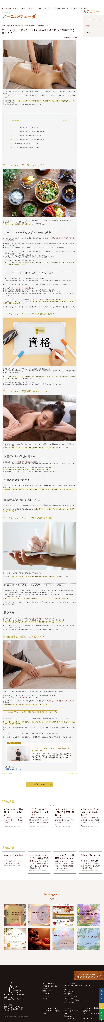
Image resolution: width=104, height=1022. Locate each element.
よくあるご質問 (70, 1018)
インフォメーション (72, 1011)
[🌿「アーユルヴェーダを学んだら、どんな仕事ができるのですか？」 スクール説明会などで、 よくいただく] (15, 915)
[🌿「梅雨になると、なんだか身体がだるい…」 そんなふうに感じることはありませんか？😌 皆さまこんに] (88, 915)
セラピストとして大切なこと (72, 1000)
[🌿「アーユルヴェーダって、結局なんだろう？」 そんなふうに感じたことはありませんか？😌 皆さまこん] (88, 939)
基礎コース (67, 989)
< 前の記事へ (7, 773)
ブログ (67, 1013)
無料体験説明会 (102, 1006)
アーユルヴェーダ (23, 8)
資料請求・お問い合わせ (102, 996)
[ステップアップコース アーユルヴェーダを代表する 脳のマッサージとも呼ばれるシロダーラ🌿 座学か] (39, 939)
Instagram (68, 1016)
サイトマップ (88, 1018)
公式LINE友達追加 (102, 1015)
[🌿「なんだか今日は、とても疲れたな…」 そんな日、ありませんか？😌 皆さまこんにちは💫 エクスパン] (63, 939)
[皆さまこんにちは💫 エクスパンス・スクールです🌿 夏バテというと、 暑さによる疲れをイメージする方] (39, 915)
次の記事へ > (72, 773)
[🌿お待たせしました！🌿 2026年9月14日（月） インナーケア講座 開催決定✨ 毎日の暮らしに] (63, 915)
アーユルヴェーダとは (51, 1008)
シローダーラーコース (70, 996)
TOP (3, 8)
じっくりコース (68, 992)
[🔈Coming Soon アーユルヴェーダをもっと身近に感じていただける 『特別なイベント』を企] (15, 939)
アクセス (67, 1008)
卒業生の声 (46, 991)
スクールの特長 (48, 983)
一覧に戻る (39, 784)
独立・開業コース (69, 994)
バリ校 (45, 999)
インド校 (45, 994)
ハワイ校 (45, 996)
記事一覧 (11, 8)
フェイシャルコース (69, 998)
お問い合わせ (68, 1002)
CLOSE (65, 120)
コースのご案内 (69, 983)
